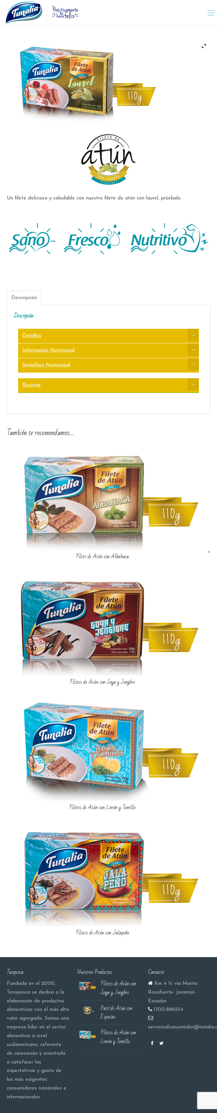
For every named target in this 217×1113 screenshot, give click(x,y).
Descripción (24, 297)
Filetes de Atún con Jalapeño (102, 933)
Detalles (31, 335)
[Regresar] (210, 551)
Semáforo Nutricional (46, 365)
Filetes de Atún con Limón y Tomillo (102, 807)
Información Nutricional (48, 350)
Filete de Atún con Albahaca (102, 556)
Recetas (31, 385)
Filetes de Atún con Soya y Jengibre (102, 682)
